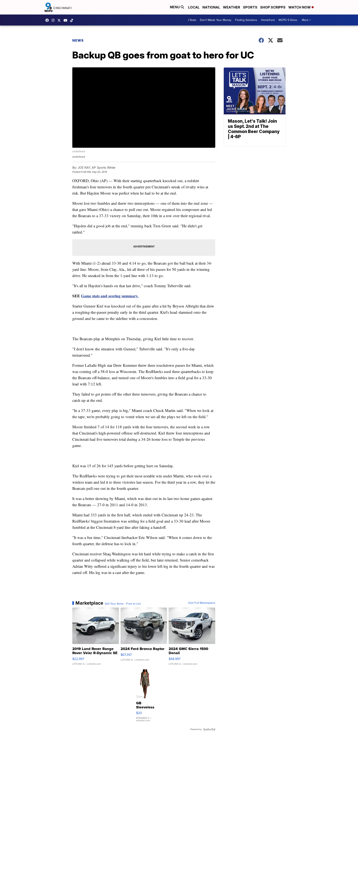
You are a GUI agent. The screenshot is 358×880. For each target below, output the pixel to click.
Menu (175, 7)
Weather (231, 7)
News (78, 40)
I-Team (192, 20)
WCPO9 (48, 20)
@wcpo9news (72, 20)
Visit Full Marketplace (201, 603)
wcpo (60, 20)
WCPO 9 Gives (287, 20)
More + (306, 20)
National (211, 7)
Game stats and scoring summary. (110, 296)
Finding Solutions (246, 20)
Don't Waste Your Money (215, 20)
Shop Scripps (272, 7)
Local (194, 7)
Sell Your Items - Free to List (123, 603)
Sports (250, 7)
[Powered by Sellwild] (209, 729)
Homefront (268, 20)
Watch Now (300, 7)
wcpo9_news (54, 20)
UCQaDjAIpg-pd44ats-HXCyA (66, 20)
